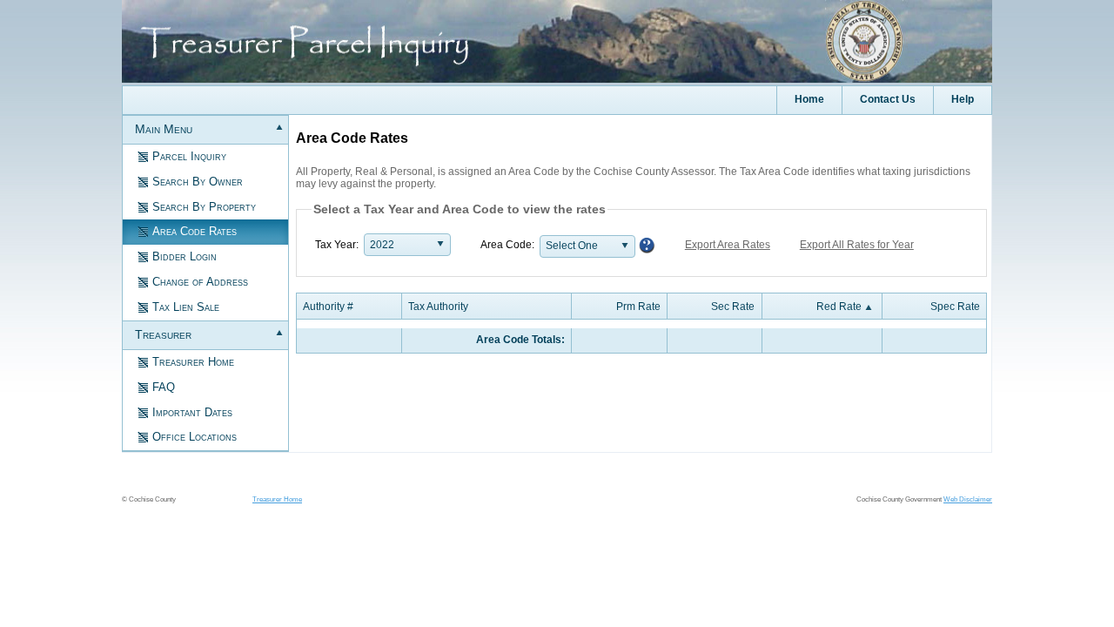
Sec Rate (733, 306)
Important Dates (192, 412)
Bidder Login (184, 256)
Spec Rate (955, 306)
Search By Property (204, 206)
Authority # (328, 306)
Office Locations (194, 436)
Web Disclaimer (967, 499)
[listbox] (407, 244)
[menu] (205, 284)
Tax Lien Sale (185, 307)
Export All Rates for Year (857, 245)
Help (962, 99)
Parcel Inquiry (189, 156)
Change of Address (200, 281)
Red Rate (839, 306)
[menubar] (557, 100)
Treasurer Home (193, 361)
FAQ (163, 387)
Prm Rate (638, 306)
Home (809, 99)
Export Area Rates (727, 245)
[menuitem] (962, 100)
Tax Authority (438, 306)
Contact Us (888, 99)
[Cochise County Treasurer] (557, 79)
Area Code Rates (194, 231)
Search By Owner (197, 181)
